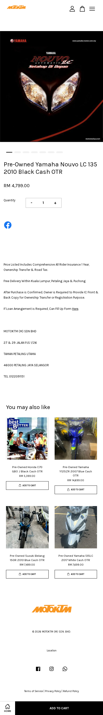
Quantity (9, 200)
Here (75, 309)
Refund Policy (71, 691)
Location (52, 650)
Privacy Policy (53, 691)
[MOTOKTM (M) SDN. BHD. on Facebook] (38, 671)
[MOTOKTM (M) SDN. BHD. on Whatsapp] (65, 671)
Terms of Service (33, 691)
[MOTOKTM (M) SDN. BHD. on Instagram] (51, 671)
